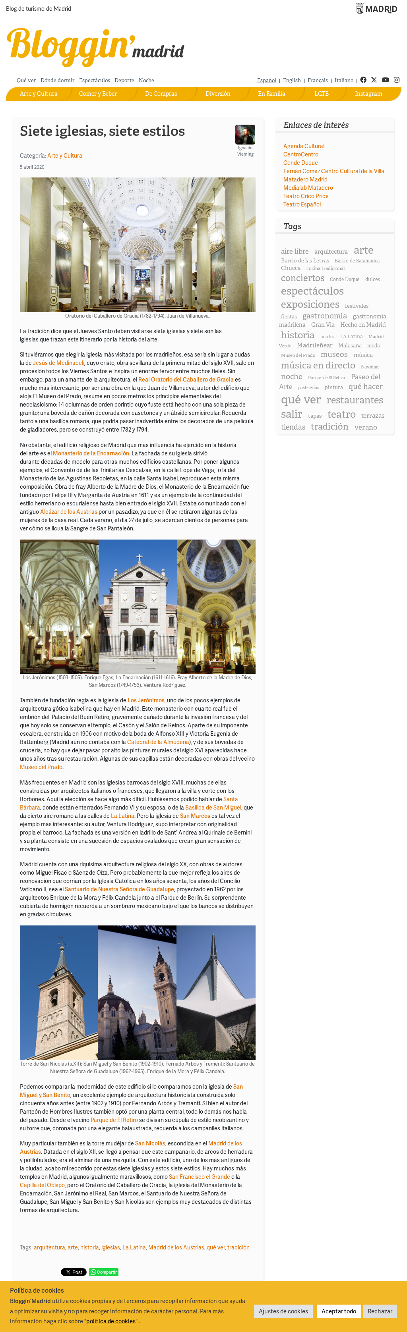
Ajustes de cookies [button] (283, 1311)
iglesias (110, 1247)
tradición (238, 1247)
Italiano (344, 80)
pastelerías (308, 387)
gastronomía (324, 316)
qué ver (216, 1247)
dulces (372, 279)
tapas (315, 415)
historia (89, 1247)
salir (291, 414)
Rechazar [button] (380, 1311)
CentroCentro (300, 154)
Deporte (124, 80)
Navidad (370, 367)
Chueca (291, 268)
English (292, 80)
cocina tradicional (325, 268)
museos (334, 354)
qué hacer (366, 386)
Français (318, 80)
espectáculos (312, 291)
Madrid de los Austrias (176, 1247)
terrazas (372, 415)
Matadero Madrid (305, 179)
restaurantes (355, 400)
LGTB (321, 93)
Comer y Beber (98, 93)
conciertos (302, 278)
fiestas (289, 316)
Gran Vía (323, 325)
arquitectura (49, 1247)
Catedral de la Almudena (158, 742)
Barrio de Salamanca (357, 261)
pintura (334, 387)
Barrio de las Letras (305, 260)
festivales (356, 306)
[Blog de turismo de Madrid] (96, 45)
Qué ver (26, 80)
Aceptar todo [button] (339, 1311)
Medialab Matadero (308, 187)
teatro (342, 414)
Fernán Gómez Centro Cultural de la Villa (333, 171)
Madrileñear (315, 345)
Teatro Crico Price (306, 196)
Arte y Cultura (39, 93)
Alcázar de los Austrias (68, 511)
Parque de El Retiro (114, 1120)
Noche (146, 80)
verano (366, 427)
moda (373, 345)
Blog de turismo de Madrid (38, 9)
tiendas (293, 427)
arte (73, 1247)
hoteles (327, 336)
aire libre (295, 251)
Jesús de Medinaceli (58, 362)
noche (291, 376)
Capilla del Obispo (42, 1185)
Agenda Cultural (303, 146)
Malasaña (350, 345)
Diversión (218, 93)
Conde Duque (300, 162)
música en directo (318, 365)
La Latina (122, 815)
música (363, 355)
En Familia (271, 93)
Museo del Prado (41, 767)
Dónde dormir (58, 80)
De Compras (161, 93)
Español (266, 80)
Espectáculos (94, 80)
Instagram (368, 93)
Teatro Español (302, 204)
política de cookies (111, 1321)
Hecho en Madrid (363, 325)
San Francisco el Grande (199, 1176)
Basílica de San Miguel (213, 807)
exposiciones (310, 304)
